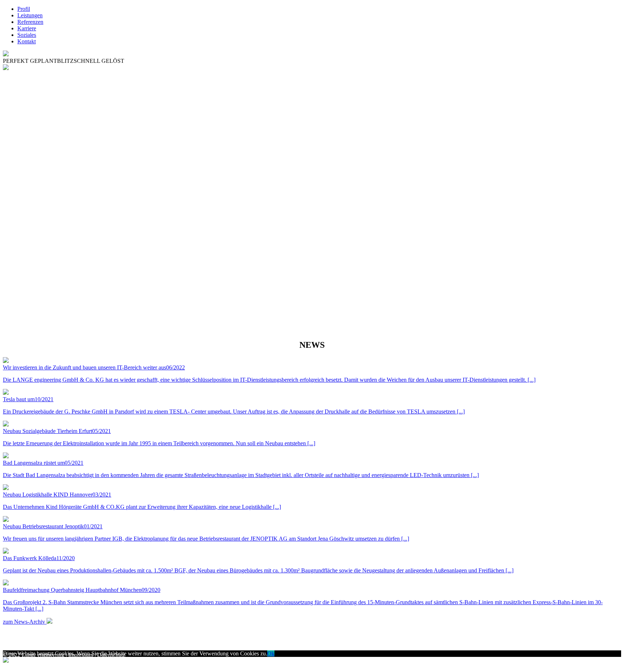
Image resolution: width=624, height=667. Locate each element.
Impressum (80, 655)
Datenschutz (111, 655)
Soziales (26, 35)
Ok (270, 653)
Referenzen (30, 22)
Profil (23, 9)
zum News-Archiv (25, 622)
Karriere (26, 28)
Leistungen (30, 15)
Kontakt (26, 41)
